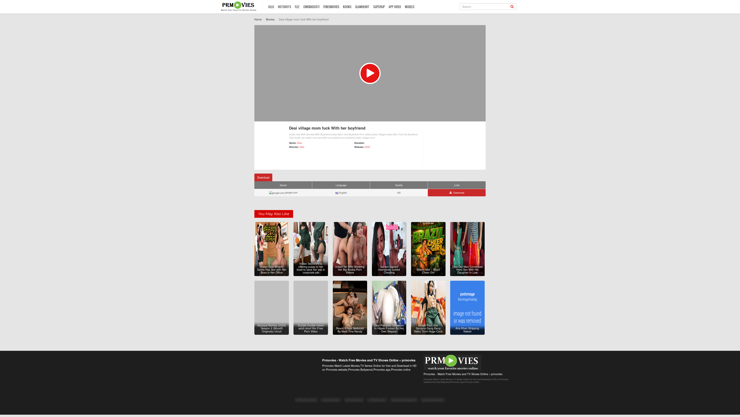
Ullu (271, 6)
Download (263, 177)
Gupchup (379, 6)
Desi (299, 142)
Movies (270, 19)
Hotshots (284, 6)
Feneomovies (331, 6)
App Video (395, 6)
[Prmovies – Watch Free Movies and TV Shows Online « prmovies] (239, 6)
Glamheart (362, 6)
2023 (367, 146)
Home (258, 19)
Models (409, 6)
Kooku (347, 6)
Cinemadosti (311, 6)
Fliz (297, 6)
